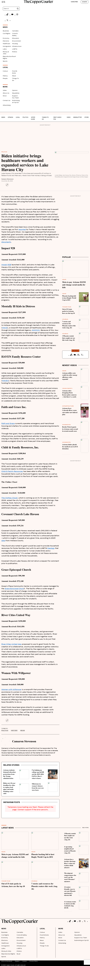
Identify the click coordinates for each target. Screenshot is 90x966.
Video (5, 90)
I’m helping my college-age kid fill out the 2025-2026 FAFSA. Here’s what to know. (38, 774)
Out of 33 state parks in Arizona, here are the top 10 (68, 311)
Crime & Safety (67, 388)
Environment (16, 41)
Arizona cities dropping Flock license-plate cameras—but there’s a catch (69, 393)
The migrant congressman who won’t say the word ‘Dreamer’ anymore (70, 877)
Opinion (14, 90)
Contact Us (6, 100)
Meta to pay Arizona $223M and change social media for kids (74, 285)
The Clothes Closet (9, 498)
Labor (5, 49)
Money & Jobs (6, 951)
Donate (84, 2)
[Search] (17, 8)
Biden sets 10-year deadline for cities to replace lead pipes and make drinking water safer (9, 788)
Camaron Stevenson (7, 179)
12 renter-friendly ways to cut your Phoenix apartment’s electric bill (69, 891)
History (5, 76)
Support (17, 961)
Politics (14, 51)
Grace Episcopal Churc (14, 589)
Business (6, 31)
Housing (15, 43)
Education (15, 38)
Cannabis (15, 31)
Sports (5, 61)
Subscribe (74, 2)
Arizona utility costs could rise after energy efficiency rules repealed (69, 376)
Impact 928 (6, 265)
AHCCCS (36, 330)
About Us (6, 93)
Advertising (6, 105)
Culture (5, 71)
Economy (6, 38)
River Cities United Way (11, 644)
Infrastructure (16, 46)
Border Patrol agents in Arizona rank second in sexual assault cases (70, 429)
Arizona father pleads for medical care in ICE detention (70, 446)
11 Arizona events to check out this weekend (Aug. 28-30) (70, 904)
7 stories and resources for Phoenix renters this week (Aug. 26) (69, 324)
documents (6, 242)
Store (5, 96)
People (5, 78)
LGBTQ (14, 49)
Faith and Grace (8, 423)
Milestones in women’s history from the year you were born (38, 787)
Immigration (7, 46)
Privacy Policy (34, 961)
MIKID (4, 328)
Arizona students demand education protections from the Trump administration (9, 774)
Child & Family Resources (12, 471)
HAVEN (5, 381)
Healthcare (6, 43)
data (3, 541)
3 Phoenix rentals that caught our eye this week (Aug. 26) (68, 338)
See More (85, 827)
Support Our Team (80, 937)
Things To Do (66, 306)
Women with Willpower (11, 689)
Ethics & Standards (6, 961)
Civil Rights (6, 33)
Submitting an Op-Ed (81, 940)
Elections (6, 41)
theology (51, 548)
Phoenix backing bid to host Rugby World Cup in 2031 (69, 298)
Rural (14, 56)
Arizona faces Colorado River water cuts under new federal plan (69, 411)
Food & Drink (44, 935)
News (14, 76)
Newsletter (15, 93)
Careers (24, 961)
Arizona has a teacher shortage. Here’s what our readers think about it (70, 863)
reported (22, 229)
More (60, 928)
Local (18, 117)
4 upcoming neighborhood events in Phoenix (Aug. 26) (70, 850)
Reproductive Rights (8, 954)
